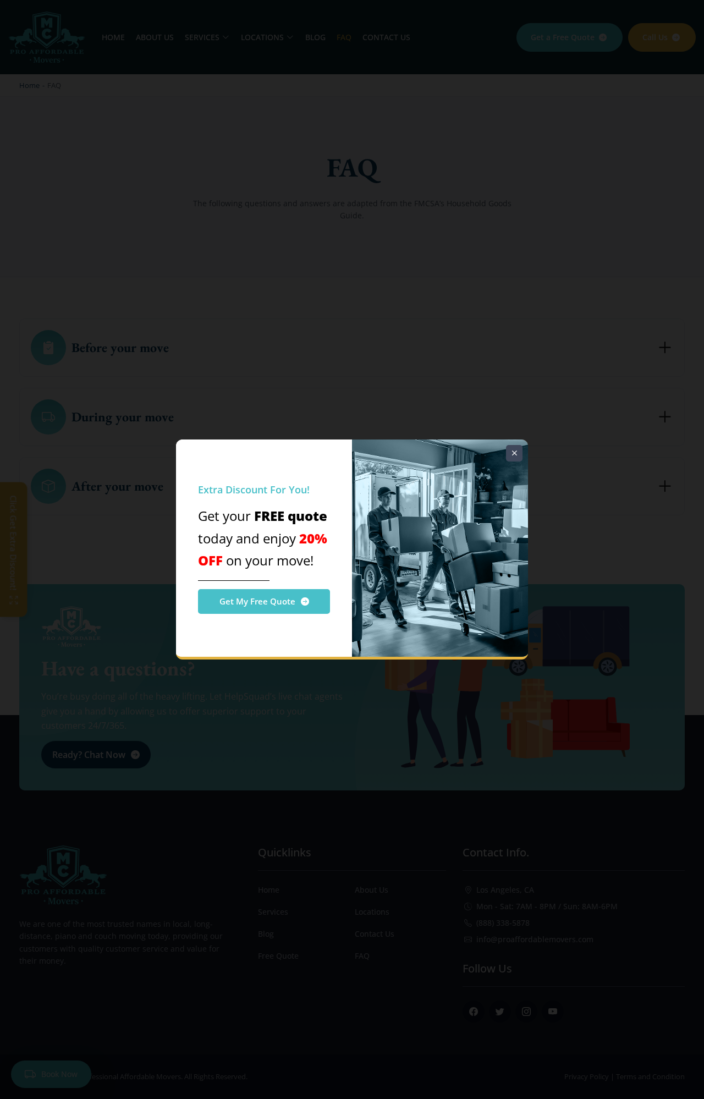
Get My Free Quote (257, 601)
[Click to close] (514, 453)
